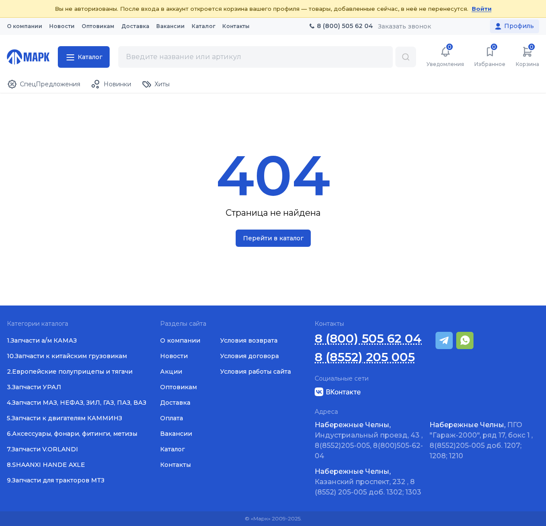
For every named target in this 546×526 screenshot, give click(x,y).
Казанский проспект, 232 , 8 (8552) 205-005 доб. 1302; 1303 (368, 481)
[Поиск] (405, 57)
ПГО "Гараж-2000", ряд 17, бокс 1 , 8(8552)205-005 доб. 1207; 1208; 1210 (481, 440)
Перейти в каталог (273, 238)
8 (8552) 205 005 (365, 357)
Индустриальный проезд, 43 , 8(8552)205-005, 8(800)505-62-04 (369, 440)
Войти (482, 8)
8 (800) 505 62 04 (368, 338)
